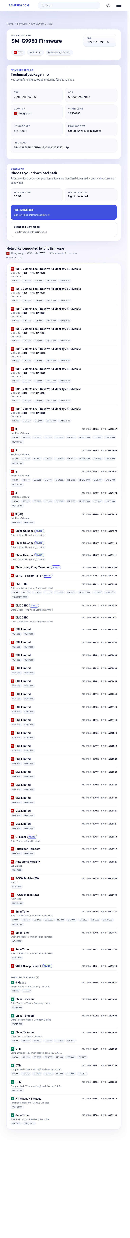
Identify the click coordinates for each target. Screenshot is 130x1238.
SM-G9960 (37, 23)
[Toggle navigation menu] (118, 5)
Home (9, 23)
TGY (50, 23)
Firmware (22, 23)
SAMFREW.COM (19, 5)
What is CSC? (15, 257)
